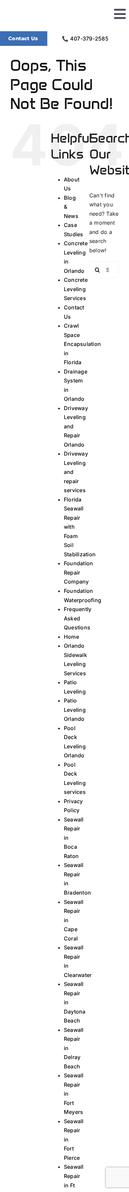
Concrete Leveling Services (76, 288)
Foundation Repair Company (78, 572)
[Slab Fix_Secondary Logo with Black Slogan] (53, 7)
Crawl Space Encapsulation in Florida (82, 344)
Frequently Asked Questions (77, 618)
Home (71, 636)
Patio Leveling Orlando (75, 709)
